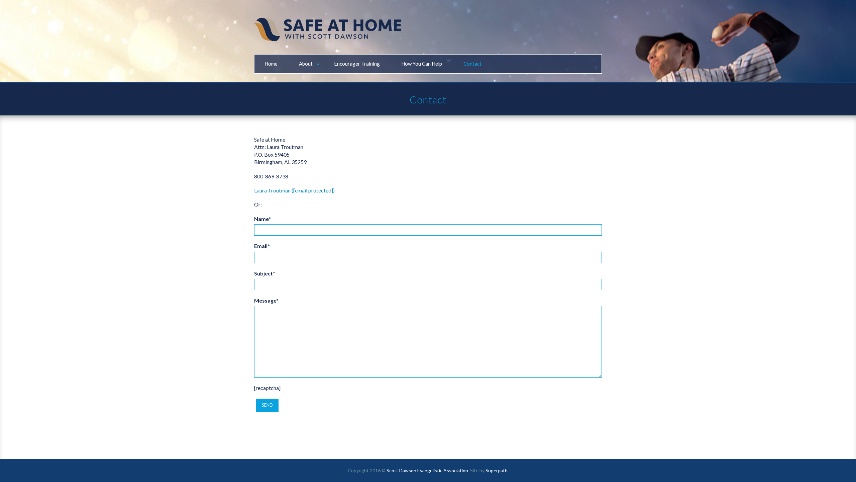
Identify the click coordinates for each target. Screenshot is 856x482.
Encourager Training (357, 64)
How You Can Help (421, 64)
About (306, 64)
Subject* (264, 273)
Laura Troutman (272, 190)
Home (271, 64)
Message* (266, 300)
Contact (472, 64)
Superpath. (497, 470)
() (313, 190)
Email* (262, 246)
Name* (262, 219)
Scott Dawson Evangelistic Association (427, 470)
